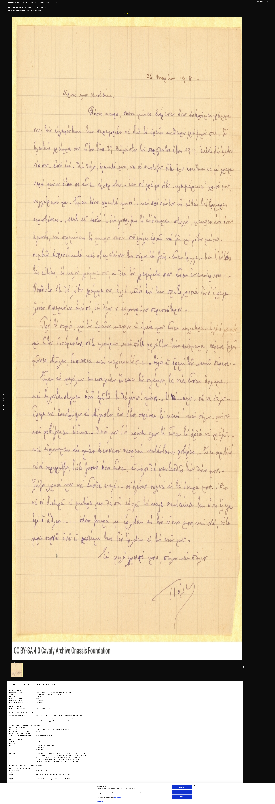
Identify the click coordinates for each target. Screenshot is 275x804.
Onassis (4, 396)
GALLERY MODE (125, 13)
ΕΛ (4, 410)
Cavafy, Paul (40, 749)
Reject (181, 796)
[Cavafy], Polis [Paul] (43, 708)
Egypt (38, 743)
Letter (38, 741)
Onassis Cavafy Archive (17, 2)
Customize (100, 801)
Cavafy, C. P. (40, 747)
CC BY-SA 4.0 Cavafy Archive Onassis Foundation (53, 729)
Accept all (181, 787)
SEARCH (260, 1)
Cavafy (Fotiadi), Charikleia (45, 745)
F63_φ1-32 (39, 702)
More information (41, 770)
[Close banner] (194, 785)
